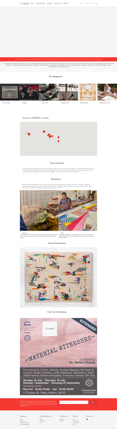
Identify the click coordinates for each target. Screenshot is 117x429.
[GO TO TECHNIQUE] (39, 210)
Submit (92, 402)
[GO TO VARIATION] (77, 210)
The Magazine (55, 76)
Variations (56, 179)
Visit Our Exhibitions (57, 312)
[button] (58, 137)
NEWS (81, 3)
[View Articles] (10, 92)
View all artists (57, 163)
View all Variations (57, 243)
